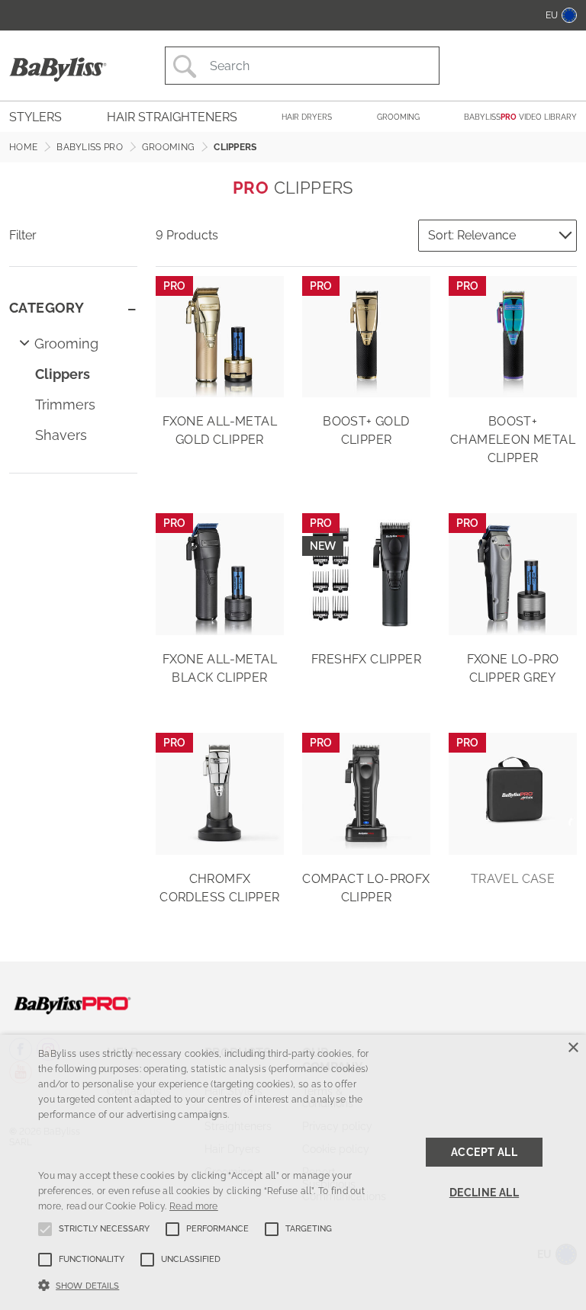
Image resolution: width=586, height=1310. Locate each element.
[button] (203, 1284)
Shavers (61, 435)
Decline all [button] (484, 1192)
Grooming (66, 344)
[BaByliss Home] (58, 69)
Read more (193, 1206)
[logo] (72, 1004)
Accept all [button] (484, 1152)
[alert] (293, 1172)
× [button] (572, 1048)
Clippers (62, 374)
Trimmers (65, 405)
